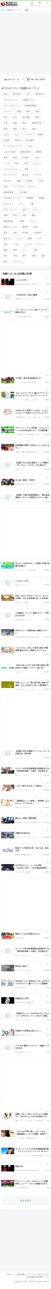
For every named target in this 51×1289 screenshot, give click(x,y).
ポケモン (32, 186)
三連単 (21, 221)
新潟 (5, 94)
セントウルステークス (13, 146)
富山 (15, 117)
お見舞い (30, 181)
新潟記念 (17, 94)
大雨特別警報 (30, 105)
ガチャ (6, 134)
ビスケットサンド (11, 169)
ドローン (35, 210)
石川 (5, 117)
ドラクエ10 (18, 186)
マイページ (30, 1274)
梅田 (30, 238)
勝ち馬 (25, 175)
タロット (34, 221)
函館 (19, 181)
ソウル (6, 163)
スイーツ (37, 163)
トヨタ (16, 244)
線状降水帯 (36, 123)
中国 (15, 256)
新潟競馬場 (8, 192)
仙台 (5, 186)
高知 (5, 244)
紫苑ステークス (10, 227)
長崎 (5, 215)
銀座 (5, 129)
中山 (30, 146)
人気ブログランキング (9, 4)
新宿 (5, 157)
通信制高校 (8, 221)
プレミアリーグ (10, 175)
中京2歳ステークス (12, 198)
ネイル (20, 238)
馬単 (37, 111)
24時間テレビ (28, 100)
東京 (24, 256)
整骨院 (25, 227)
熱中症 (18, 140)
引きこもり (8, 204)
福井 (28, 111)
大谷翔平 (37, 233)
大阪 (33, 129)
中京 (28, 94)
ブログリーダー (43, 1274)
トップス (28, 244)
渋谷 (24, 215)
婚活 (15, 123)
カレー (25, 250)
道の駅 (6, 140)
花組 (36, 227)
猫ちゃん (7, 238)
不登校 (25, 157)
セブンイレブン (10, 210)
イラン (21, 204)
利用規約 (39, 1277)
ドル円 (36, 157)
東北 (15, 157)
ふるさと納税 (9, 152)
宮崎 (26, 169)
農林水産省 (25, 152)
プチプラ (37, 175)
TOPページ (11, 1274)
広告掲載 (30, 1277)
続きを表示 (25, 1200)
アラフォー (18, 261)
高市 (15, 215)
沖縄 (33, 256)
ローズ (29, 134)
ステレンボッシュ (11, 105)
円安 (15, 233)
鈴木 (5, 256)
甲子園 (25, 233)
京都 (35, 250)
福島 (15, 129)
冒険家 (40, 134)
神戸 (17, 163)
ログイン (39, 5)
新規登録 (21, 1274)
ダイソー (41, 244)
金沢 (5, 233)
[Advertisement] (25, 44)
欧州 (41, 181)
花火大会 (7, 181)
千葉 (5, 123)
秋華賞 (41, 198)
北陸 (43, 256)
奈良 (24, 210)
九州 (26, 163)
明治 (24, 123)
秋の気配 (26, 117)
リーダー (32, 5)
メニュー (47, 5)
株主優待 (30, 140)
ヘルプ (47, 1277)
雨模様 (38, 152)
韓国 (15, 250)
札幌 (19, 111)
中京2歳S (23, 192)
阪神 (5, 250)
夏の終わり (40, 94)
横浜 (33, 215)
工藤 (32, 204)
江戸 (39, 238)
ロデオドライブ (10, 100)
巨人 (24, 129)
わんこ (18, 134)
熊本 (37, 117)
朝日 (5, 261)
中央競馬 (29, 198)
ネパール (7, 111)
